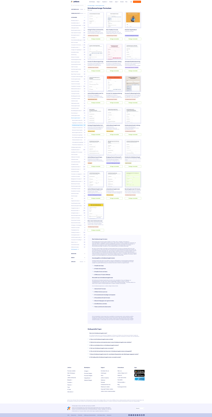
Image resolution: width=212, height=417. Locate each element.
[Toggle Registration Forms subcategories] (79, 23)
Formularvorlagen (91, 5)
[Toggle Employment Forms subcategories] (81, 110)
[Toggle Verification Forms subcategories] (81, 237)
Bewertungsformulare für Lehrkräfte (131, 67)
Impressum (109, 415)
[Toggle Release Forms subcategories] (79, 208)
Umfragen (90, 163)
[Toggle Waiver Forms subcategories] (77, 242)
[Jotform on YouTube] (142, 415)
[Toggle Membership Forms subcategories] (82, 181)
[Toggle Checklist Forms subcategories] (81, 86)
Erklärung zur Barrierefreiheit (90, 415)
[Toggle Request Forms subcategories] (79, 213)
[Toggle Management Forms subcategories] (81, 178)
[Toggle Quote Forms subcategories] (79, 200)
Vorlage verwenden (95, 39)
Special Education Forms (92, 99)
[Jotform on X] (131, 415)
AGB (68, 415)
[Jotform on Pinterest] (139, 415)
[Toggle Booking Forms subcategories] (79, 35)
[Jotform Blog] (137, 415)
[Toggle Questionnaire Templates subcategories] (81, 49)
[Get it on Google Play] (139, 371)
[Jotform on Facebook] (129, 415)
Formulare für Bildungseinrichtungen (131, 35)
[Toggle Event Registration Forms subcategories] (82, 25)
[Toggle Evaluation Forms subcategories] (80, 117)
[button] (78, 9)
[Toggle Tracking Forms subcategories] (79, 232)
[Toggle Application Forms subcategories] (81, 30)
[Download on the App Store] (139, 375)
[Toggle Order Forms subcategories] (78, 20)
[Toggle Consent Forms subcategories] (82, 40)
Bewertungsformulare (100, 5)
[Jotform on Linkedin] (133, 415)
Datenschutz (73, 415)
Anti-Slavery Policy (101, 415)
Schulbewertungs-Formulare (99, 8)
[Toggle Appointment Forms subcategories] (82, 44)
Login (131, 1)
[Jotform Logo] (75, 2)
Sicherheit (80, 415)
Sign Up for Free (137, 1)
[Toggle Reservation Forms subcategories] (81, 215)
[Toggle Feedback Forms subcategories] (79, 149)
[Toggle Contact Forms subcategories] (79, 47)
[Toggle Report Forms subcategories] (79, 210)
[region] (78, 135)
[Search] (72, 5)
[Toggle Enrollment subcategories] (77, 113)
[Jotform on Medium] (135, 415)
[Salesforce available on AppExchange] (139, 379)
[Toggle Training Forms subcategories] (80, 234)
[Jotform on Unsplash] (144, 415)
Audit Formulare (128, 163)
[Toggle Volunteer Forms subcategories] (81, 239)
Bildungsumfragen (91, 131)
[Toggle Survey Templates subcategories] (76, 37)
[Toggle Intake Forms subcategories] (80, 169)
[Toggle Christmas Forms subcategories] (80, 88)
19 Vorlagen (90, 10)
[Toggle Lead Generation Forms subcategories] (83, 174)
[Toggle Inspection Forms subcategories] (80, 166)
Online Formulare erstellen (103, 407)
